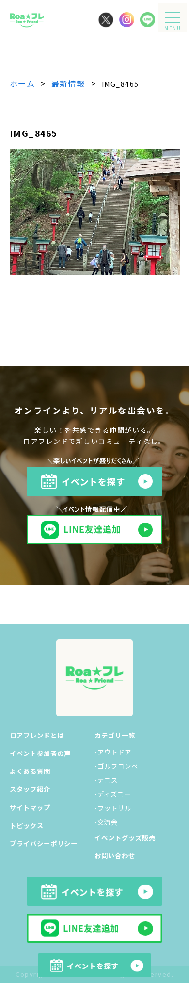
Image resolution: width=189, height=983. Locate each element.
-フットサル (112, 808)
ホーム (22, 83)
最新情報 (68, 83)
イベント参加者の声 (40, 753)
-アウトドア (112, 751)
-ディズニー (112, 794)
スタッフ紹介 (30, 789)
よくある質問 (30, 771)
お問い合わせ (114, 855)
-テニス (106, 780)
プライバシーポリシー (44, 843)
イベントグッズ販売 (125, 837)
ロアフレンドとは (37, 735)
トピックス (27, 825)
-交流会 (106, 822)
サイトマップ (30, 807)
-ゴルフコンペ (116, 765)
